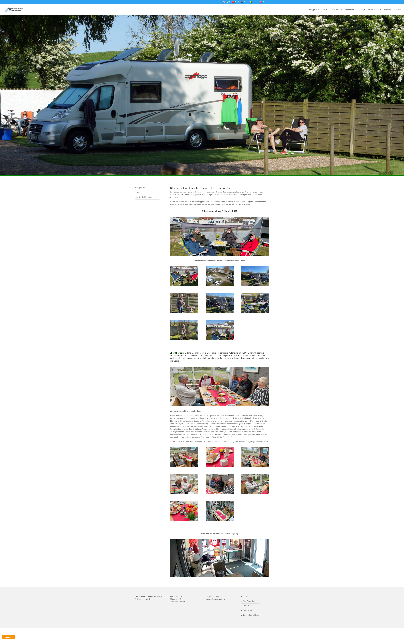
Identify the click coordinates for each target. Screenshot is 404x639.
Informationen (373, 10)
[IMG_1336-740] (184, 285)
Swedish (255, 2)
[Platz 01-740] (220, 285)
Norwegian (266, 2)
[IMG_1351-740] (255, 466)
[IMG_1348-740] (184, 466)
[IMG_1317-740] (255, 312)
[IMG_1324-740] (184, 340)
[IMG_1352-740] (184, 520)
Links (137, 192)
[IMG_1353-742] (255, 493)
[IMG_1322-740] (184, 312)
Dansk (237, 2)
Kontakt (397, 10)
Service (324, 10)
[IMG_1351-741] (220, 493)
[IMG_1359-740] (184, 493)
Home (245, 596)
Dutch (246, 2)
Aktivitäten (336, 10)
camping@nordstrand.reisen (216, 599)
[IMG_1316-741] (220, 312)
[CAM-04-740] (220, 520)
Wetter (387, 10)
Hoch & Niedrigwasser (143, 197)
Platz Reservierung (250, 601)
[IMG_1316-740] (255, 285)
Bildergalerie (140, 188)
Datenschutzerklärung (251, 615)
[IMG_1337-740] (220, 340)
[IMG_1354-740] (220, 466)
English (228, 2)
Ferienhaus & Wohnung (354, 10)
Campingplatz (312, 10)
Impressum (247, 610)
